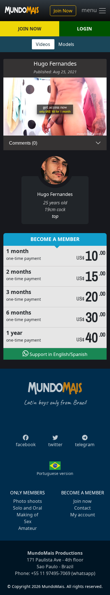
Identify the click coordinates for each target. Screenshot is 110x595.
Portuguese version (55, 473)
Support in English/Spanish (57, 354)
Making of (27, 515)
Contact (82, 508)
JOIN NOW (29, 29)
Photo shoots (27, 501)
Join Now (63, 11)
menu (90, 10)
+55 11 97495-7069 (50, 573)
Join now (82, 501)
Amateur (27, 528)
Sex (27, 521)
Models (66, 44)
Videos (43, 44)
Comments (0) (23, 143)
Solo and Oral (27, 508)
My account (82, 515)
